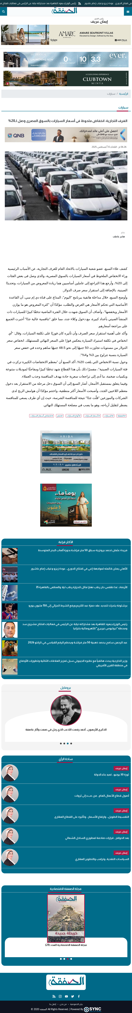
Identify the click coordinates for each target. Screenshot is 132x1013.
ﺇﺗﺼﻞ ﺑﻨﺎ (52, 1004)
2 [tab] (68, 743)
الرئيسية (123, 93)
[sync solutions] (92, 1009)
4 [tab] (61, 743)
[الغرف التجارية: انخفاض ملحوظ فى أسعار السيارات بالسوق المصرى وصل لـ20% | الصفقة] (64, 11)
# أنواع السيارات (73, 416)
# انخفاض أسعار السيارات (41, 416)
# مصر (59, 416)
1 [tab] (71, 743)
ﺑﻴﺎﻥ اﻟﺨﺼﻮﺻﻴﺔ (76, 1004)
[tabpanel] (66, 718)
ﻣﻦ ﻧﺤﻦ (63, 1004)
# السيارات (108, 416)
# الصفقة (121, 416)
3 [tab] (64, 743)
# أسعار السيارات (92, 416)
